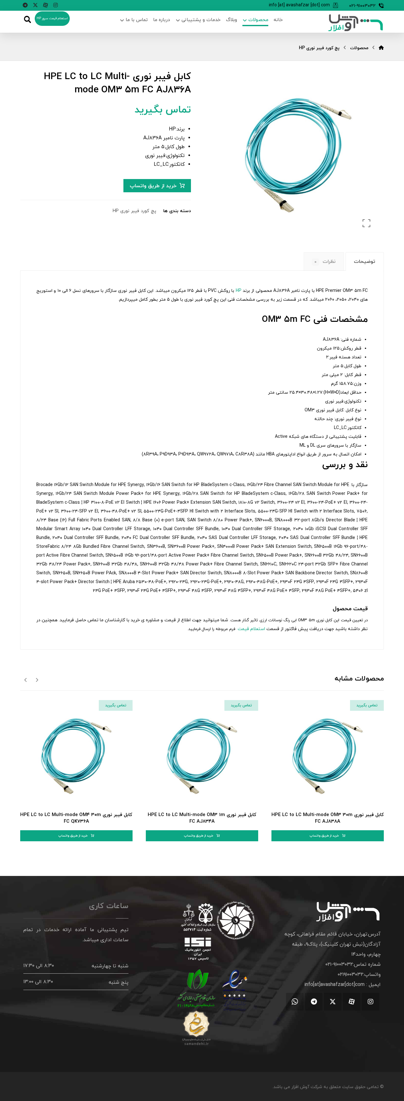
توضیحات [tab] (364, 261)
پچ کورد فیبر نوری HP (134, 211)
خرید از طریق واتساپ (153, 186)
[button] (55, 5)
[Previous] (36, 679)
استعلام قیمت (250, 629)
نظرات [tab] (325, 261)
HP (238, 291)
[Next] (25, 679)
